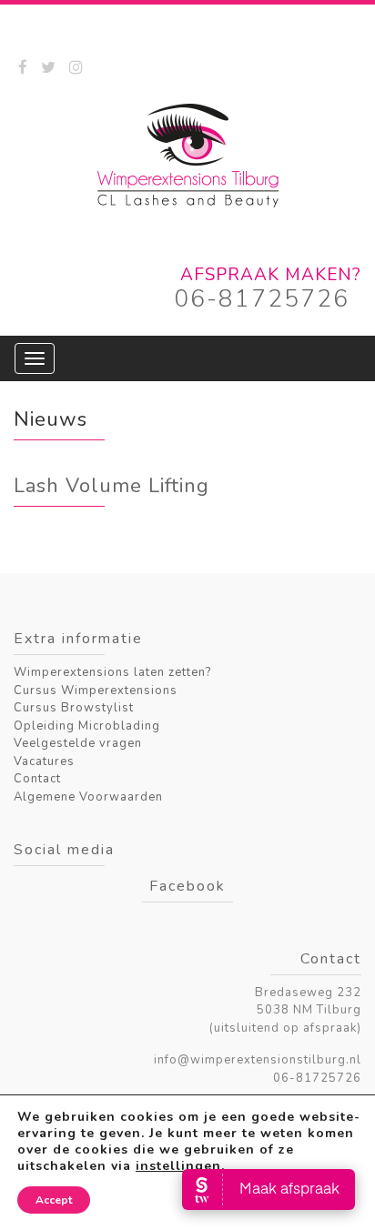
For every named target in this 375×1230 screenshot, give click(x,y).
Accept (53, 1200)
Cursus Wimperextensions (95, 690)
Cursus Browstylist (74, 708)
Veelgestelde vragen (78, 743)
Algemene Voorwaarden (88, 797)
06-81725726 (262, 299)
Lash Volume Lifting (111, 485)
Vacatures (44, 761)
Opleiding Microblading (87, 726)
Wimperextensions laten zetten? (112, 672)
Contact (37, 779)
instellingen (178, 1166)
